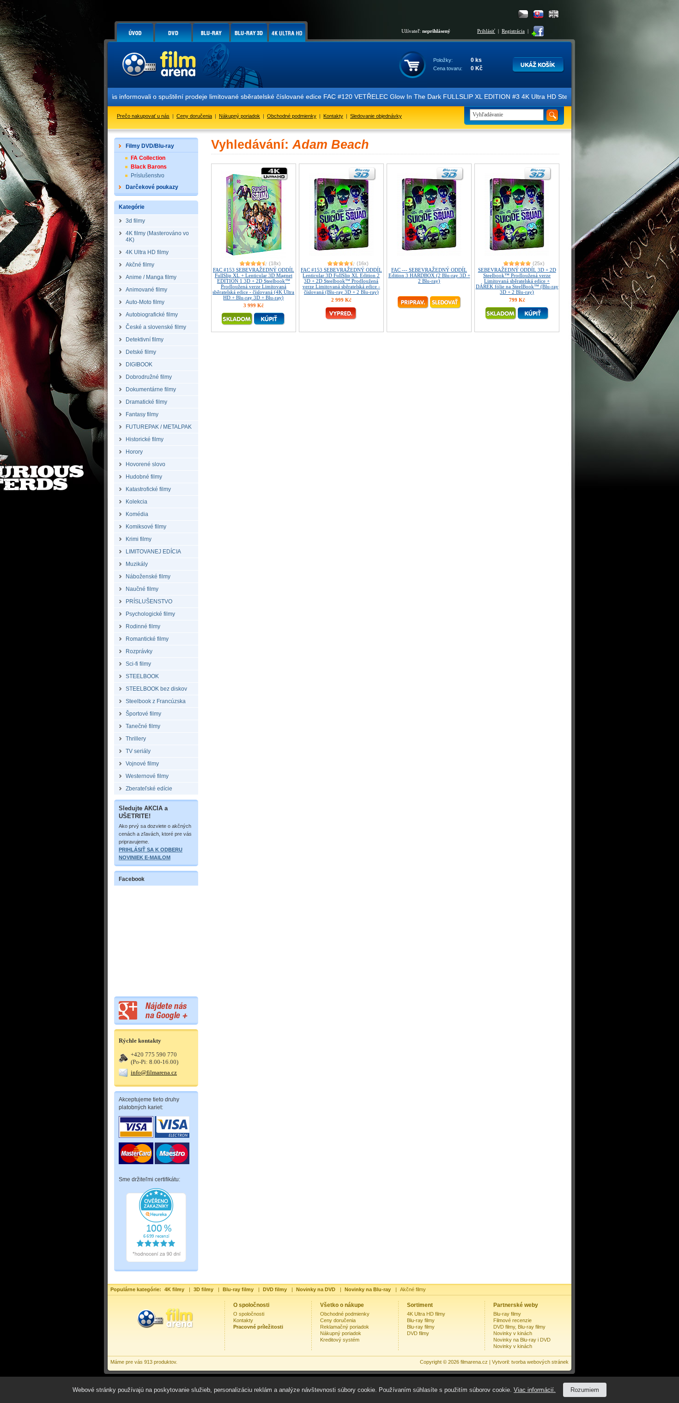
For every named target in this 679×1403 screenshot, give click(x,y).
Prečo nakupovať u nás (143, 116)
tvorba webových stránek (540, 1362)
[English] (553, 14)
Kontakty (333, 116)
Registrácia (513, 31)
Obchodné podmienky (291, 116)
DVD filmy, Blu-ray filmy (519, 1327)
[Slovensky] (538, 14)
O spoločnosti (248, 1314)
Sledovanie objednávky (376, 116)
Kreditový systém (339, 1339)
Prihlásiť (486, 31)
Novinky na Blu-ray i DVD (522, 1339)
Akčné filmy (413, 1289)
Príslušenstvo (147, 175)
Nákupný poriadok (239, 116)
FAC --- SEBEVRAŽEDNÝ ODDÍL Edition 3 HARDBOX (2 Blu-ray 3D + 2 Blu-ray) (429, 275)
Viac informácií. (535, 1389)
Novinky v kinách (512, 1333)
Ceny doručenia (194, 116)
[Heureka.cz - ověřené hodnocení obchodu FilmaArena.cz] (156, 1260)
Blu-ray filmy (421, 1320)
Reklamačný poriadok (344, 1327)
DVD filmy (418, 1333)
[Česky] (523, 14)
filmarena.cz (474, 1362)
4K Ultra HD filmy (426, 1314)
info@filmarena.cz (154, 1072)
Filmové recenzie (512, 1320)
